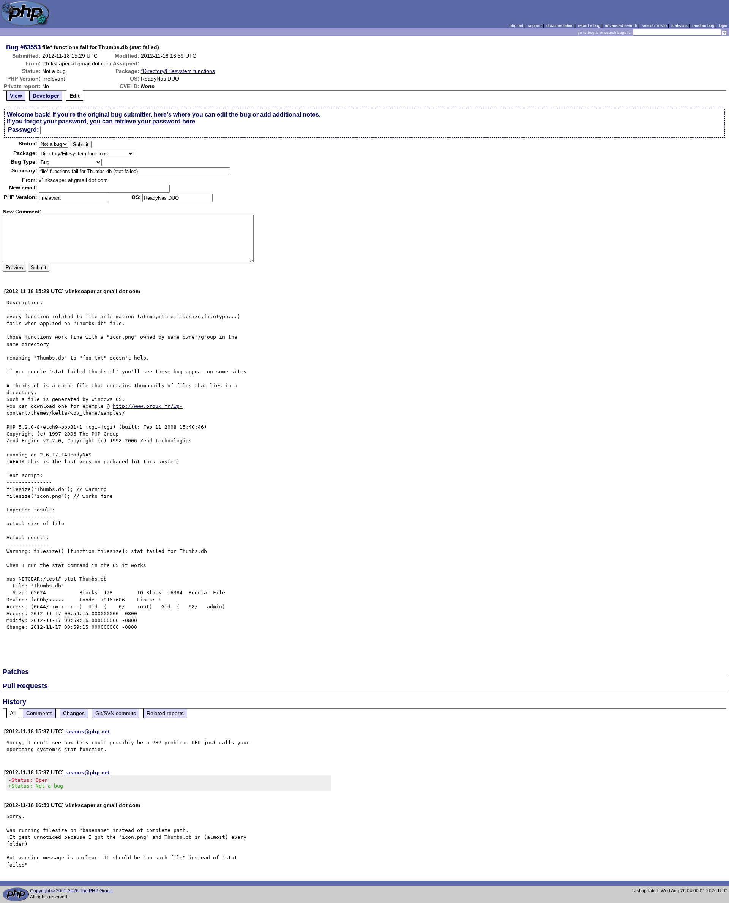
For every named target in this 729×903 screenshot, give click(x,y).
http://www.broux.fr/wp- (148, 406)
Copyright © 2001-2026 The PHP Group (71, 891)
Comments (39, 713)
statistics (679, 25)
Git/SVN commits (115, 713)
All (13, 713)
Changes (74, 713)
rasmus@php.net (87, 731)
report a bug (589, 25)
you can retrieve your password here (142, 121)
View (16, 96)
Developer (46, 96)
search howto (654, 25)
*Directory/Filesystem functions (178, 71)
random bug (703, 25)
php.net (516, 25)
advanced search (621, 25)
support (535, 25)
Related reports (165, 713)
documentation (559, 25)
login (723, 25)
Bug (12, 47)
